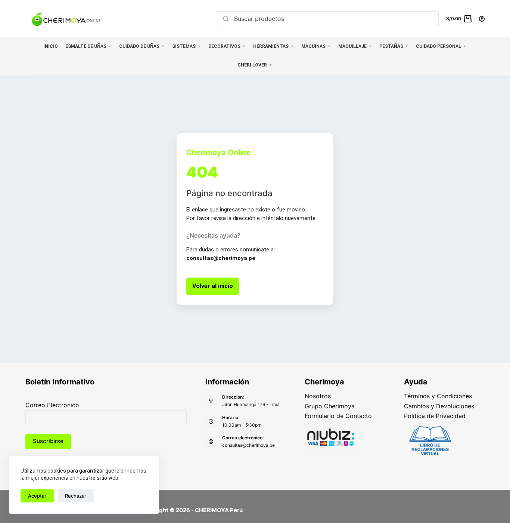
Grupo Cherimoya (330, 406)
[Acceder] (482, 19)
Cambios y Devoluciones (439, 406)
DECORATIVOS (227, 46)
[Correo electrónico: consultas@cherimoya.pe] (211, 441)
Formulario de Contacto (338, 416)
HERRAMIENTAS (273, 46)
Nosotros (318, 396)
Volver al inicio (212, 286)
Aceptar (37, 496)
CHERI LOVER (254, 65)
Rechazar (75, 496)
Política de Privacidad (435, 416)
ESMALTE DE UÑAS (88, 46)
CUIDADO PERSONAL (441, 46)
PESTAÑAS (393, 46)
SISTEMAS (186, 46)
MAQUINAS (316, 46)
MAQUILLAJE (355, 46)
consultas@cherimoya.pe (248, 445)
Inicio (50, 46)
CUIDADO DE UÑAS (142, 46)
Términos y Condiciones (438, 396)
